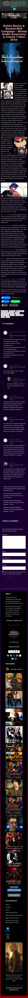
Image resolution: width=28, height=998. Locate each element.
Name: (4, 551)
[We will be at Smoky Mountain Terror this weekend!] (14, 858)
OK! (14, 9)
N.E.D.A (4, 258)
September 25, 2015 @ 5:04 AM (17, 335)
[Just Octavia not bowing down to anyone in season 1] (14, 716)
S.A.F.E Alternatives (7, 225)
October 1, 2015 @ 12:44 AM (16, 397)
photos (17, 313)
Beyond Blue (5, 214)
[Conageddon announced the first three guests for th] (14, 840)
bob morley (12, 311)
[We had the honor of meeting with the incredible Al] (14, 823)
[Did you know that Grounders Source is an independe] (14, 734)
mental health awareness (7, 313)
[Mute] (22, 195)
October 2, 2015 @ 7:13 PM (16, 465)
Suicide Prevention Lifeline (8, 249)
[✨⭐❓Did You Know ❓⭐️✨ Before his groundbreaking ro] (14, 787)
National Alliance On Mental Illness (10, 279)
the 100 (12, 315)
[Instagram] (14, 656)
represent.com (5, 315)
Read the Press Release (14, 625)
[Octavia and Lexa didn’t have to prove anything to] (14, 876)
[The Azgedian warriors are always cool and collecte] (14, 699)
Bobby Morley (20, 311)
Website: (4, 565)
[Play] (3, 195)
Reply (11, 337)
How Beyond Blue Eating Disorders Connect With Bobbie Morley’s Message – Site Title (13, 502)
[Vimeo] (13, 659)
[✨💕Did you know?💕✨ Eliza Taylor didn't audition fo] (14, 681)
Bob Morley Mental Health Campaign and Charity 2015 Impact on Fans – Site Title (13, 495)
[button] (14, 190)
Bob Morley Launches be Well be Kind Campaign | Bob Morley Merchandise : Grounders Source (14, 488)
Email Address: (6, 558)
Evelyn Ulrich (16, 378)
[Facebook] (8, 656)
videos (7, 317)
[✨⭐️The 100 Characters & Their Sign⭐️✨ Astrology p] (14, 805)
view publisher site (13, 395)
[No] (26, 5)
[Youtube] (17, 656)
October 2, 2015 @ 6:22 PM (16, 441)
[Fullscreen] (25, 195)
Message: (4, 534)
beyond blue (4, 311)
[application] (14, 190)
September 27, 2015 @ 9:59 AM (17, 367)
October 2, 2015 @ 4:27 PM (16, 419)
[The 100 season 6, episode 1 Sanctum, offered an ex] (14, 752)
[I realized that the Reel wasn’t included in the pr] (14, 769)
